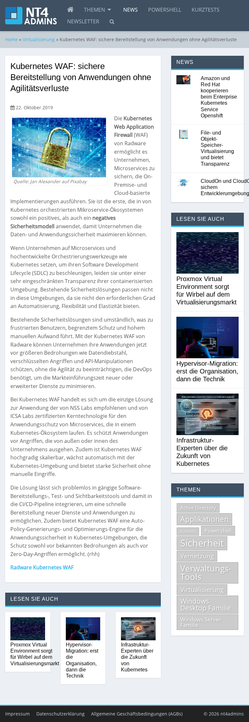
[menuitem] (70, 10)
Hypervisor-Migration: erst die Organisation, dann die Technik (82, 660)
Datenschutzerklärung (60, 714)
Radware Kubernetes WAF (42, 567)
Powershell (164, 9)
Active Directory (198, 507)
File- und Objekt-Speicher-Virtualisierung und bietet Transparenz (217, 148)
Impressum (17, 714)
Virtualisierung (39, 39)
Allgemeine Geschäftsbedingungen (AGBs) (137, 714)
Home (11, 39)
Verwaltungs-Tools (205, 572)
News (130, 9)
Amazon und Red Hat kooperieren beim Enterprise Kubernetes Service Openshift (219, 97)
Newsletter (83, 21)
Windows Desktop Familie (205, 604)
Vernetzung (197, 556)
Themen (94, 9)
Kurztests (205, 9)
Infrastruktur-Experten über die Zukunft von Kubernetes (137, 657)
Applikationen (204, 519)
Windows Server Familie (200, 622)
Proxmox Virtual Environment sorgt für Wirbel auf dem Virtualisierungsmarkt (34, 654)
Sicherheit (202, 543)
